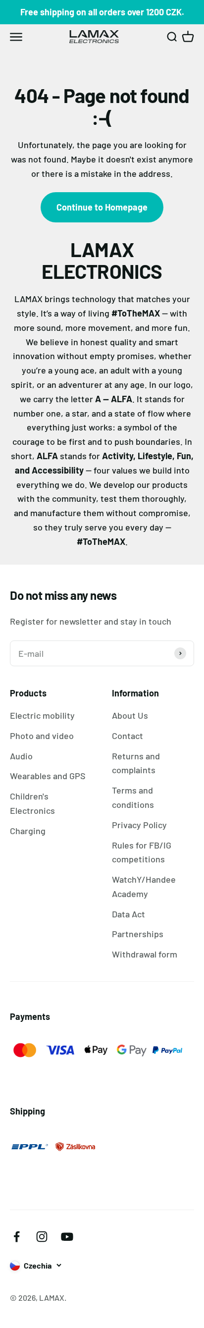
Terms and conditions (133, 797)
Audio (21, 755)
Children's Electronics (32, 803)
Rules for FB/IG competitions (141, 852)
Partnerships (137, 933)
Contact (127, 735)
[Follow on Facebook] (16, 1236)
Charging (28, 830)
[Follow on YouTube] (67, 1236)
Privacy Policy (139, 824)
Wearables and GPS (48, 775)
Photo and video (42, 735)
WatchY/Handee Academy (144, 886)
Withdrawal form (144, 954)
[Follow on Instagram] (42, 1236)
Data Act (128, 913)
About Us (130, 715)
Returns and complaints (136, 763)
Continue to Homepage (102, 207)
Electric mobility (42, 715)
